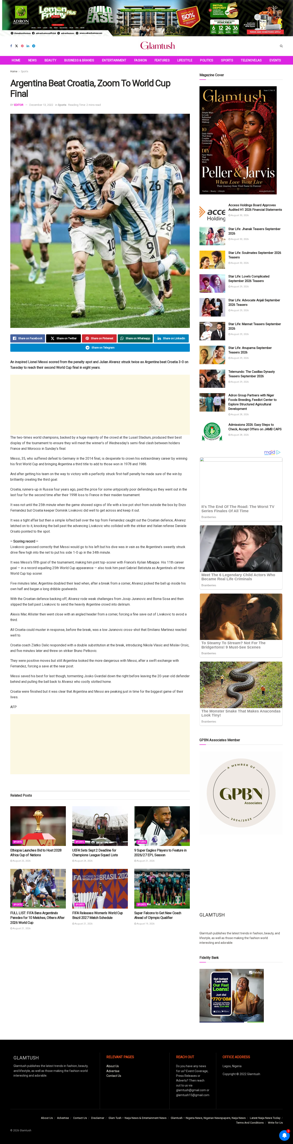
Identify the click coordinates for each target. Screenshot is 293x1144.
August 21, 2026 (145, 860)
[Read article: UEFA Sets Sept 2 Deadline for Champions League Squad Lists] (100, 826)
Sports (227, 60)
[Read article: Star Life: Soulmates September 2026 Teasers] (212, 260)
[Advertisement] (100, 405)
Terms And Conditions (250, 1122)
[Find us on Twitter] (16, 46)
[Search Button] (281, 46)
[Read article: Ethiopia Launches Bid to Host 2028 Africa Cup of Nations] (38, 826)
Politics (206, 60)
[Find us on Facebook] (11, 46)
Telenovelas (251, 60)
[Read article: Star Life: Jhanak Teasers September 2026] (212, 236)
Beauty (51, 60)
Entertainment (114, 60)
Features (162, 60)
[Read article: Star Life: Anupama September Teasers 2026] (212, 355)
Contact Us (113, 1075)
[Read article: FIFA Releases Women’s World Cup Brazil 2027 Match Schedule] (100, 889)
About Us (112, 1066)
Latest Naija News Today (265, 1118)
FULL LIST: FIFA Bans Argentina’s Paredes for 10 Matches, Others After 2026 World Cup (37, 918)
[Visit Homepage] (157, 46)
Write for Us (275, 1122)
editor (18, 104)
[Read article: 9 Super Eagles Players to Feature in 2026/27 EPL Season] (162, 826)
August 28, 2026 (239, 414)
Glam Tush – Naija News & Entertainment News (137, 1118)
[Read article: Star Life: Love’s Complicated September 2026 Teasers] (212, 283)
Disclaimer (97, 1118)
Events (275, 60)
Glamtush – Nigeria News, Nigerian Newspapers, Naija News (208, 1118)
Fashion (140, 60)
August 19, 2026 (145, 923)
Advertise (112, 1071)
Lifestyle (184, 60)
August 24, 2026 (83, 860)
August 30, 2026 (239, 215)
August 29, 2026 (239, 286)
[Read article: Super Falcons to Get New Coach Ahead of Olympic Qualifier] (162, 889)
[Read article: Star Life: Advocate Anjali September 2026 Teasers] (212, 307)
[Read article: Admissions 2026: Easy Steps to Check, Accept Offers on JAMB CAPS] (212, 432)
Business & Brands (79, 60)
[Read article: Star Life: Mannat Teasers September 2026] (212, 331)
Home (16, 60)
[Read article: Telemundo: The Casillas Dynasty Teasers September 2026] (212, 379)
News (32, 60)
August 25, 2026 (21, 860)
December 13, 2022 (41, 104)
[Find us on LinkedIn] (28, 46)
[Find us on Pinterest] (22, 46)
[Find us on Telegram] (33, 46)
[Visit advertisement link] (146, 18)
